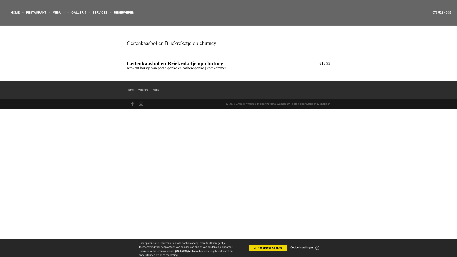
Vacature (143, 90)
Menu (57, 12)
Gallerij (78, 12)
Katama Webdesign (278, 104)
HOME (15, 12)
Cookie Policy (183, 251)
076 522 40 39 (442, 12)
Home (130, 90)
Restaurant (36, 12)
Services (99, 12)
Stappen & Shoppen (318, 104)
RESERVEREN (124, 12)
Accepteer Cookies (269, 247)
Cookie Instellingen (301, 247)
